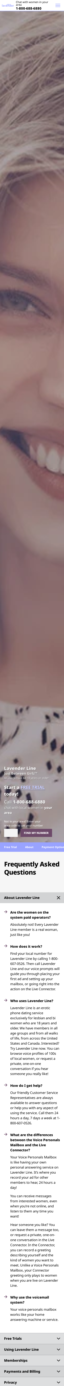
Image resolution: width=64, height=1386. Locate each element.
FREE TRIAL (33, 787)
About (29, 847)
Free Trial (10, 847)
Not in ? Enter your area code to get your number (23, 823)
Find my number (36, 833)
